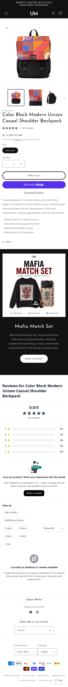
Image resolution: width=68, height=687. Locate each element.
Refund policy (43, 675)
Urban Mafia (14, 675)
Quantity (6, 157)
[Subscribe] (49, 630)
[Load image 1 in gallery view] (16, 97)
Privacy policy (29, 675)
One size (10, 150)
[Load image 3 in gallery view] (52, 97)
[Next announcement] (62, 4)
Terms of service (45, 680)
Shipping (17, 139)
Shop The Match (34, 358)
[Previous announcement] (5, 4)
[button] (6, 13)
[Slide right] (64, 98)
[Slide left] (3, 98)
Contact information (27, 680)
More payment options (34, 192)
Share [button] (8, 241)
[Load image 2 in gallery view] (34, 97)
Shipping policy (58, 675)
